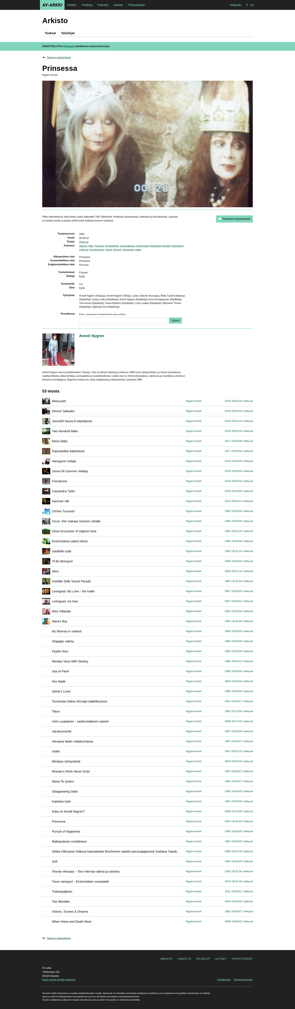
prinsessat (128, 249)
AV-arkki (52, 5)
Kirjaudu (235, 5)
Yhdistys (184, 958)
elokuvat (83, 242)
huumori (99, 246)
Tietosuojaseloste (243, 979)
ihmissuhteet (112, 246)
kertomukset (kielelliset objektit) (153, 246)
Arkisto (166, 958)
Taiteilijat (68, 33)
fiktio (91, 246)
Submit (175, 320)
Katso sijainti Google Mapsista (58, 979)
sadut (138, 249)
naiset (108, 249)
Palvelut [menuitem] (103, 5)
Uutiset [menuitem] (118, 5)
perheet (117, 249)
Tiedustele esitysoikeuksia (236, 219)
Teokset (50, 33)
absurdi (83, 246)
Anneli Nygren (91, 336)
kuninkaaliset (97, 249)
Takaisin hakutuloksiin (59, 57)
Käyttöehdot (223, 979)
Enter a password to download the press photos (102, 314)
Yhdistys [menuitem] (87, 5)
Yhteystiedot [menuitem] (136, 5)
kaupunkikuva (127, 246)
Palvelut (203, 958)
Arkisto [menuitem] (71, 5)
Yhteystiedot (242, 958)
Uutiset (221, 958)
